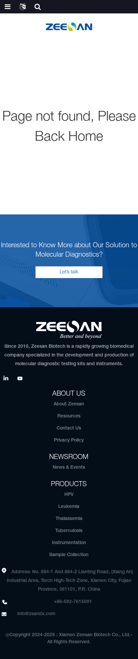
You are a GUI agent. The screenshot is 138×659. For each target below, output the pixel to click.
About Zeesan (69, 404)
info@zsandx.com (36, 614)
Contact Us (69, 428)
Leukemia (68, 507)
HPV (69, 494)
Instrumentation (69, 543)
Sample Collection (68, 555)
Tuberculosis (68, 531)
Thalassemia (69, 519)
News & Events (69, 467)
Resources (68, 416)
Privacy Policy (69, 440)
